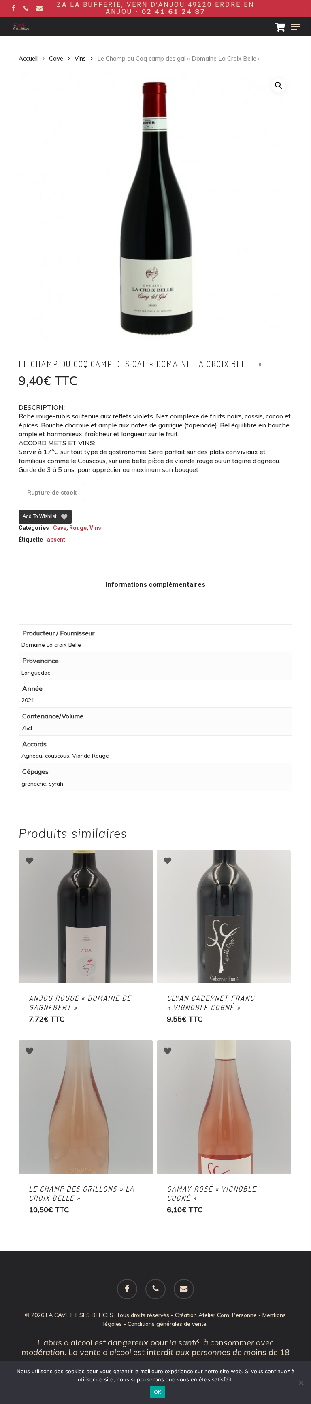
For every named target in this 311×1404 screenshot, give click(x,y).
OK (158, 1392)
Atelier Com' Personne (227, 1315)
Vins (80, 58)
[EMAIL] (39, 8)
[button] (295, 27)
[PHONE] (25, 8)
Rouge (78, 528)
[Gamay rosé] (224, 1107)
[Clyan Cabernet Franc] (224, 917)
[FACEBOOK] (13, 8)
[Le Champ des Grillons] (86, 1107)
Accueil (28, 58)
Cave (56, 58)
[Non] (301, 1383)
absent (56, 539)
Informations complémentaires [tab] (155, 584)
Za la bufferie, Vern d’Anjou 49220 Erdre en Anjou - (155, 8)
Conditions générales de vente (167, 1324)
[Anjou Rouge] (86, 917)
